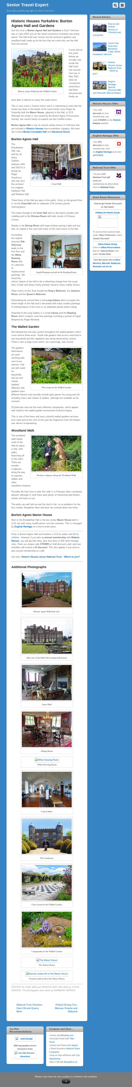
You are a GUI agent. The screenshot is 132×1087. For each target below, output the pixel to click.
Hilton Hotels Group (107, 244)
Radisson (115, 263)
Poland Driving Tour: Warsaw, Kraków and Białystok (66, 1008)
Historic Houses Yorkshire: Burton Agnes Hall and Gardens (41, 23)
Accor (109, 266)
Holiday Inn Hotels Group (107, 212)
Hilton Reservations (110, 247)
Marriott (106, 263)
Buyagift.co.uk (70, 1062)
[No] (127, 1079)
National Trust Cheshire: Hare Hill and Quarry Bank (29, 1008)
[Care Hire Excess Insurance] (25, 1054)
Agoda (74, 1045)
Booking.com (67, 1035)
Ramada (97, 266)
